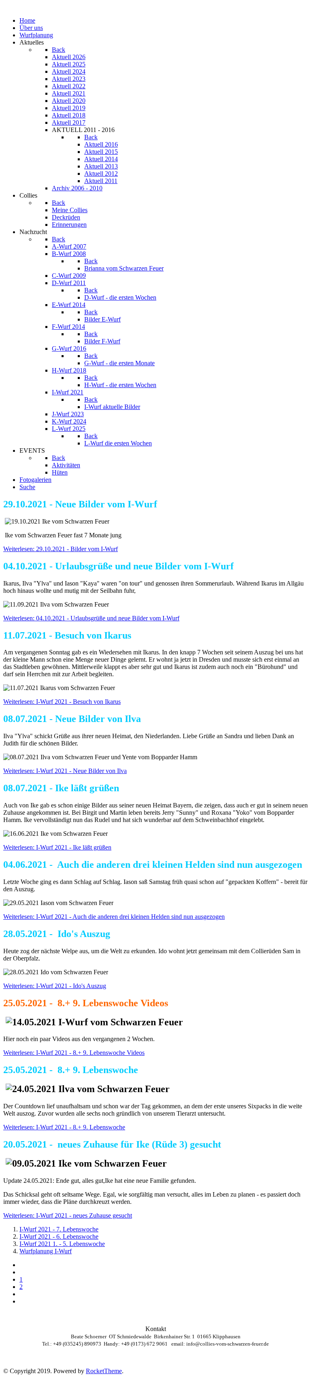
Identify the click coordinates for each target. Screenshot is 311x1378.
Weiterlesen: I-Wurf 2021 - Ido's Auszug (54, 985)
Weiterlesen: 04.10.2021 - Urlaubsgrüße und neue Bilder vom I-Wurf (91, 618)
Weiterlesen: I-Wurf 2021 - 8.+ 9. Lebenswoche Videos (74, 1052)
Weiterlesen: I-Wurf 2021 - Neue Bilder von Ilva (65, 770)
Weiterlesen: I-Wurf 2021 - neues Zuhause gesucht (67, 1215)
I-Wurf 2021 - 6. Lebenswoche (58, 1236)
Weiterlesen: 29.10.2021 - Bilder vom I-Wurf (60, 548)
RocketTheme (104, 1370)
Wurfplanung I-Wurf (45, 1251)
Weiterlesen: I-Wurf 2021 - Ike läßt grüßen (57, 847)
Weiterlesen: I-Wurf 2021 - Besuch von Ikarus (62, 701)
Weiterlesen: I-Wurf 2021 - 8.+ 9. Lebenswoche (64, 1127)
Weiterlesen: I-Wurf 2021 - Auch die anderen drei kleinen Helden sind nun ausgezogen (114, 916)
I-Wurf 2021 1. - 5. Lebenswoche (62, 1243)
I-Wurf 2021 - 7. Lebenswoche (58, 1229)
